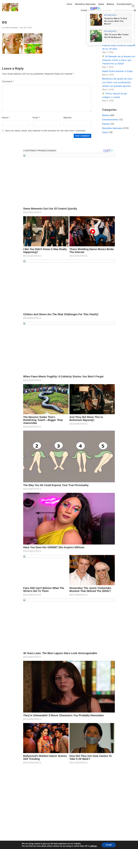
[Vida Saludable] (10, 7)
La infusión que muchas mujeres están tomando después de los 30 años (118, 45)
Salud (101, 4)
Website (67, 117)
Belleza (110, 4)
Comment (8, 81)
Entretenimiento (125, 4)
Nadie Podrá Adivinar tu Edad (117, 71)
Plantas (106, 123)
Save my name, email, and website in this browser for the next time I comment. (45, 130)
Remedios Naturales (85, 4)
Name (6, 117)
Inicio (69, 4)
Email (36, 117)
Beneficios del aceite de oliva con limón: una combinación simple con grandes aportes (117, 82)
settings (93, 846)
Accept (109, 844)
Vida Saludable (11, 27)
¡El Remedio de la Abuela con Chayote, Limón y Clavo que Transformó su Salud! (118, 60)
